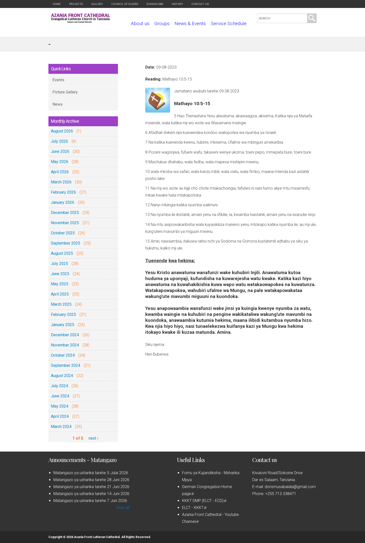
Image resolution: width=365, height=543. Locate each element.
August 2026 (62, 131)
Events (58, 80)
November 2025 (65, 222)
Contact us (200, 4)
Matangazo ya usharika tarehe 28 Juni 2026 (91, 479)
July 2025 (59, 263)
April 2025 (60, 294)
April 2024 (60, 416)
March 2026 (61, 182)
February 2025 (63, 314)
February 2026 (63, 192)
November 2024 (65, 345)
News (57, 104)
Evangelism (154, 4)
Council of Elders (124, 4)
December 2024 (65, 335)
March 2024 (61, 426)
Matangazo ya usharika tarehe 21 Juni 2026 (91, 486)
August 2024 (62, 375)
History (177, 4)
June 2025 (60, 273)
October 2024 (63, 355)
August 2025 (62, 253)
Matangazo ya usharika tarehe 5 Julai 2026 (90, 472)
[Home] (80, 21)
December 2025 (65, 212)
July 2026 (59, 141)
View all (122, 507)
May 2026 (59, 161)
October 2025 (63, 233)
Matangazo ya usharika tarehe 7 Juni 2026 (90, 500)
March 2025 (61, 304)
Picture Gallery (65, 92)
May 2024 (59, 406)
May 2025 (59, 284)
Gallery (97, 4)
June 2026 (60, 151)
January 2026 (62, 202)
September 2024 (65, 365)
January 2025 (62, 324)
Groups (162, 23)
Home (57, 4)
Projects (76, 4)
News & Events (190, 23)
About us (140, 23)
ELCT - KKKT (194, 507)
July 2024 (59, 385)
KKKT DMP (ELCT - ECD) (204, 500)
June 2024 (60, 396)
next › (93, 438)
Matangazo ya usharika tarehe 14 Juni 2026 (91, 493)
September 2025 (65, 243)
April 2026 (60, 171)
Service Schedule (229, 23)
